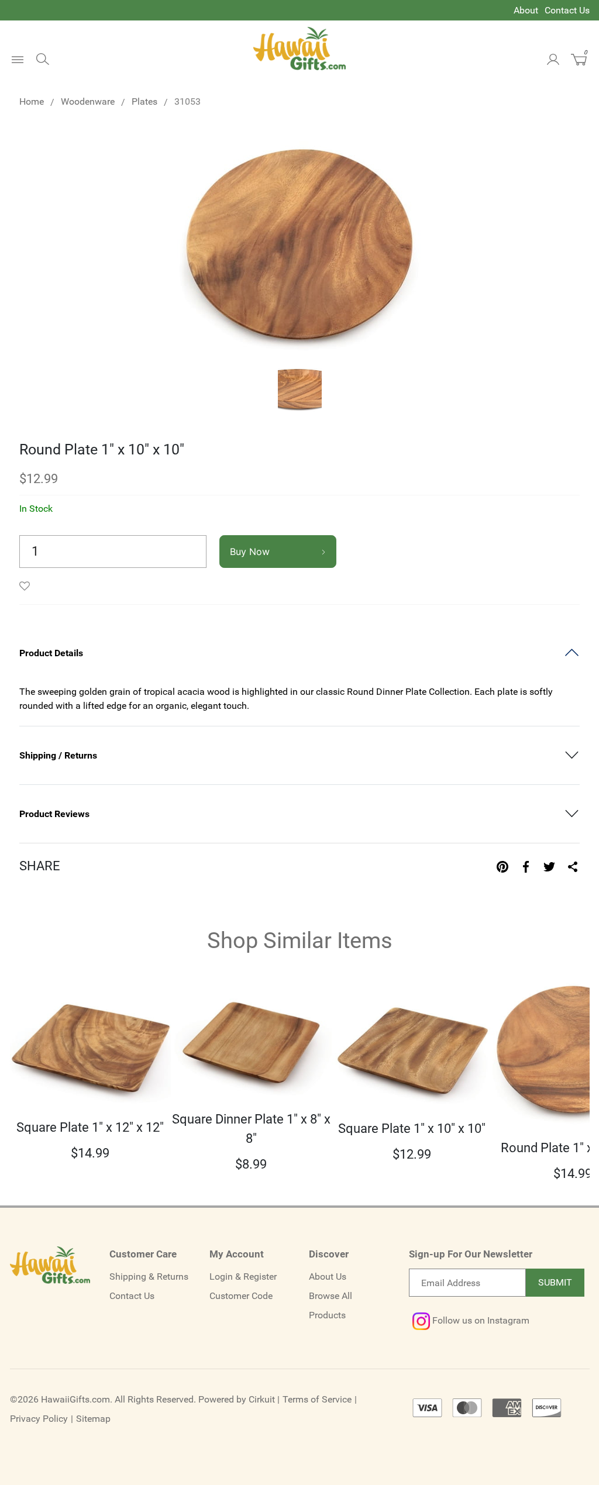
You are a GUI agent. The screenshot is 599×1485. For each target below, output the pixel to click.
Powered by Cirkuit (236, 1399)
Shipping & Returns (148, 1276)
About (526, 10)
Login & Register (243, 1276)
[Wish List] (27, 586)
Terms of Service (317, 1399)
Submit (555, 1282)
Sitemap (93, 1418)
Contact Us (567, 10)
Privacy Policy (39, 1418)
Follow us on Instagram (479, 1320)
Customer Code (241, 1295)
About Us (327, 1276)
